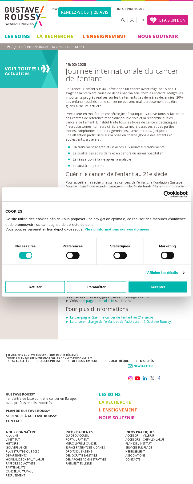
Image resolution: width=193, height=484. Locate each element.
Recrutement (15, 475)
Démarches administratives (86, 459)
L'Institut (13, 440)
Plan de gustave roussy (28, 410)
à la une (12, 436)
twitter (152, 378)
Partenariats (15, 467)
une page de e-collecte (97, 300)
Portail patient (77, 440)
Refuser (35, 287)
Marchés (147, 361)
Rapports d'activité (20, 463)
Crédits (12, 358)
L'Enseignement (104, 36)
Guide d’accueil (77, 436)
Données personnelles (76, 358)
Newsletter (141, 368)
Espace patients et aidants (85, 447)
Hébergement (135, 451)
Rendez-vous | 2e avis (85, 12)
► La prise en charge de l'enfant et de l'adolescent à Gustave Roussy (118, 321)
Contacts (132, 459)
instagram (130, 378)
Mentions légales (47, 358)
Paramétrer (96, 287)
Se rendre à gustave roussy (31, 416)
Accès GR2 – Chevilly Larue (144, 440)
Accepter (157, 287)
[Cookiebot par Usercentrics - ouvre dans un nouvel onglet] (167, 194)
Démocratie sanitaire (81, 455)
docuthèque (119, 361)
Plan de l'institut (138, 444)
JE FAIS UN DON (171, 20)
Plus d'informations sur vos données (116, 229)
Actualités (20, 361)
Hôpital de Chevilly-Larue (25, 459)
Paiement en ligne (79, 463)
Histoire (12, 444)
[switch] (73, 255)
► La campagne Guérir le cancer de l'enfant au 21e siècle (109, 317)
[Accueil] (26, 17)
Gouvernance (16, 447)
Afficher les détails (162, 273)
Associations (135, 455)
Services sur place (138, 447)
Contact (14, 421)
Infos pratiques (131, 9)
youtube (137, 378)
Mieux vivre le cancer (81, 444)
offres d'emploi (84, 361)
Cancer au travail (19, 471)
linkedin (144, 378)
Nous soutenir (157, 36)
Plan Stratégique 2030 (22, 451)
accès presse (50, 361)
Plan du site (26, 358)
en (142, 20)
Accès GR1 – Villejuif (139, 436)
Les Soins (17, 36)
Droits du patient (79, 451)
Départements (16, 455)
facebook (159, 378)
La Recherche (54, 36)
